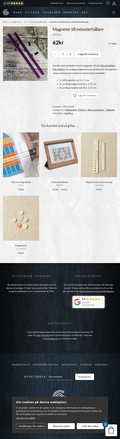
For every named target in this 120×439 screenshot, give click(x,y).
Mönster (71, 12)
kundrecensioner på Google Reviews (97, 291)
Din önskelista (108, 3)
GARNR (6, 12)
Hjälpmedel (71, 110)
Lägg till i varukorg (88, 54)
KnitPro (82, 110)
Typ (25, 22)
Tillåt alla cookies (90, 426)
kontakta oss (52, 338)
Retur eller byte (76, 3)
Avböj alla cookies (61, 426)
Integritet (69, 364)
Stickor (32, 12)
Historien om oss (45, 364)
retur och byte (42, 335)
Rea (85, 12)
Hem (5, 22)
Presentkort (96, 3)
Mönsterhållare (38, 22)
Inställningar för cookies (31, 426)
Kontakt (101, 364)
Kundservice (21, 364)
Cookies (86, 364)
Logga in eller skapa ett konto (114, 3)
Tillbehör (51, 12)
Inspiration (57, 3)
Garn (17, 12)
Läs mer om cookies (25, 418)
